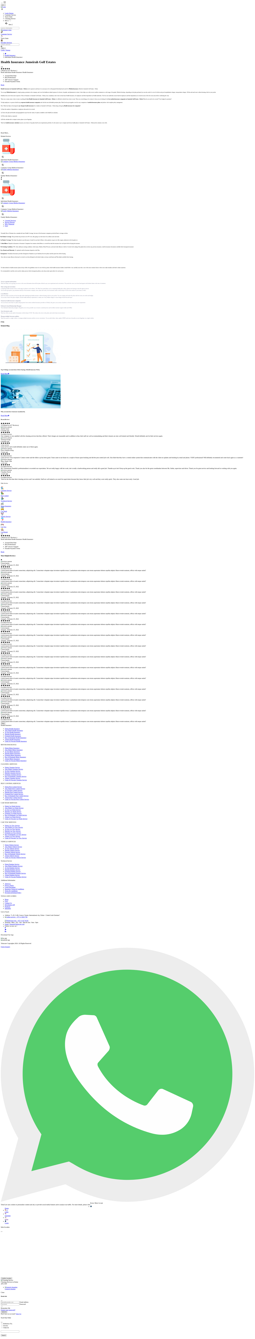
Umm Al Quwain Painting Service (15, 877)
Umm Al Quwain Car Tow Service (16, 838)
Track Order (8, 17)
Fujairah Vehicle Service (12, 852)
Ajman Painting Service (12, 875)
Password (23, 1304)
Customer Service (10, 15)
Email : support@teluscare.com (14, 924)
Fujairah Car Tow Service (13, 833)
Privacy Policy (9, 885)
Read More (4, 373)
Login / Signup (5, 50)
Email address (24, 1302)
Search (4, 1335)
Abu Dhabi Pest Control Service (15, 788)
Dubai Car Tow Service (12, 825)
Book (2, 85)
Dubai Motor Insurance (12, 748)
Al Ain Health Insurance (12, 732)
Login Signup (9, 13)
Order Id (6, 1328)
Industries (8, 908)
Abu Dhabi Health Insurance (14, 730)
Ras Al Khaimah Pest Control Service (16, 796)
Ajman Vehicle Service (12, 856)
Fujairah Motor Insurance (13, 755)
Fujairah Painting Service (13, 871)
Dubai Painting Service (12, 864)
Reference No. (7, 1324)
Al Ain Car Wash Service (13, 810)
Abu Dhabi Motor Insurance (14, 750)
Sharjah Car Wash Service (13, 811)
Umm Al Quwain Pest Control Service (17, 799)
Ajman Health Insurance (12, 739)
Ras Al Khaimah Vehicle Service (15, 854)
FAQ (6, 226)
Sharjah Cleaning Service (13, 773)
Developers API (10, 905)
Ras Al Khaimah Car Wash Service (16, 815)
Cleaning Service (10, 18)
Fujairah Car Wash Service (13, 813)
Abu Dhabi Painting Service (14, 866)
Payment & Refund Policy (13, 893)
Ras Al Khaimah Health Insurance (15, 738)
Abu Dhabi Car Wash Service (14, 808)
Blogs (6, 899)
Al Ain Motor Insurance (12, 752)
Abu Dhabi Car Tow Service (14, 827)
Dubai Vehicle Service (12, 845)
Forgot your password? (8, 1310)
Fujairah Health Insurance (13, 736)
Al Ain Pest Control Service (13, 790)
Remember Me (5, 1308)
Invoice (5, 1326)
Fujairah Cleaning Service (13, 774)
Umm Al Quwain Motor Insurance (15, 761)
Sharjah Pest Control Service (14, 792)
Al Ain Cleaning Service (12, 771)
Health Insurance (10, 55)
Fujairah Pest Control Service (14, 794)
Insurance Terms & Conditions (14, 889)
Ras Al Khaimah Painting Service (15, 873)
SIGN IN (4, 1312)
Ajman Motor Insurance (12, 759)
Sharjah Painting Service (12, 870)
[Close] (1, 1231)
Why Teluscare (9, 224)
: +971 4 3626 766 (21, 917)
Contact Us (8, 903)
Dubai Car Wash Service (12, 806)
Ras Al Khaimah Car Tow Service (15, 834)
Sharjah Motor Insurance (12, 753)
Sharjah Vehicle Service (12, 850)
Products (7, 907)
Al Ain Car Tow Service (12, 829)
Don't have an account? (11, 1314)
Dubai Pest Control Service (13, 787)
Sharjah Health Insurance (13, 734)
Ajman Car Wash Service (13, 817)
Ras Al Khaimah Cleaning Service (15, 776)
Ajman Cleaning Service (12, 778)
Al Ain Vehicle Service (12, 848)
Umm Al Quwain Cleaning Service (16, 780)
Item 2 (7, 20)
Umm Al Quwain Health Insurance (16, 741)
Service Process (10, 222)
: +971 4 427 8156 (22, 920)
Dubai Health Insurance (12, 729)
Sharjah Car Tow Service (13, 831)
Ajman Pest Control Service (13, 797)
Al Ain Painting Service (12, 868)
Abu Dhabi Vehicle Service (13, 847)
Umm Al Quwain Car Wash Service (16, 819)
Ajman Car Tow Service (12, 836)
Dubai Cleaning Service (12, 767)
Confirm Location (6, 1278)
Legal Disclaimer (10, 887)
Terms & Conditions (11, 891)
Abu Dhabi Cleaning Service (14, 769)
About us (8, 884)
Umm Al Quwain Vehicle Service (15, 857)
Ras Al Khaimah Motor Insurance (15, 757)
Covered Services (10, 220)
